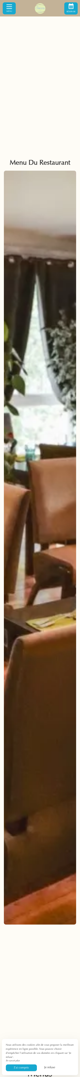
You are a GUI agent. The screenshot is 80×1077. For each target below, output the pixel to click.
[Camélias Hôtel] (40, 8)
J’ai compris (21, 1067)
